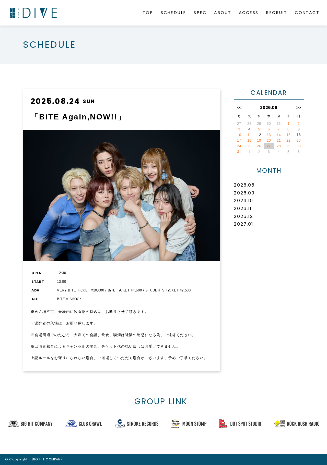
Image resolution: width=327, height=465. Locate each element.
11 (249, 135)
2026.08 (244, 185)
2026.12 (243, 216)
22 (288, 140)
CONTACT (307, 12)
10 (239, 135)
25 (249, 146)
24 (239, 146)
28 (249, 123)
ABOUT (222, 12)
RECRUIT (276, 12)
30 (269, 123)
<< (239, 107)
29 (259, 123)
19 (259, 140)
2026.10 (243, 200)
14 (279, 135)
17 (239, 140)
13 (269, 135)
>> (298, 107)
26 (259, 146)
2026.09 (244, 193)
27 (239, 123)
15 (288, 135)
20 (269, 140)
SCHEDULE (173, 12)
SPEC (200, 12)
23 (299, 140)
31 (279, 123)
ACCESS (248, 12)
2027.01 (243, 224)
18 (249, 140)
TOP (148, 12)
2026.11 (243, 208)
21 (279, 140)
